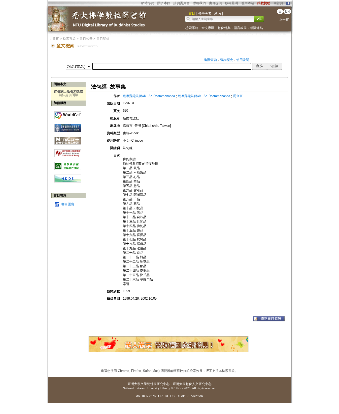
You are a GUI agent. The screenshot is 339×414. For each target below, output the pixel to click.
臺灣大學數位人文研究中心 (192, 384)
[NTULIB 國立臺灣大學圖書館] (67, 151)
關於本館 (163, 3)
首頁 (55, 39)
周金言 (238, 96)
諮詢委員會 (181, 3)
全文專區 (208, 28)
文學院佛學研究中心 (155, 384)
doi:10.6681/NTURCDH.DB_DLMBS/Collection (169, 396)
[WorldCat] (67, 114)
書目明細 (103, 39)
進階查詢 (210, 60)
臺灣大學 (134, 384)
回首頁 (278, 3)
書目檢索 (86, 39)
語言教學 (240, 28)
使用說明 (242, 60)
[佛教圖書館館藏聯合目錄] (67, 164)
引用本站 (247, 3)
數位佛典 (224, 28)
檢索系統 (191, 28)
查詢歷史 (226, 60)
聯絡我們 (199, 3)
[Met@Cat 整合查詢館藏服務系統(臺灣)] (67, 139)
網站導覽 (147, 3)
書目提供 (215, 3)
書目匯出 (67, 204)
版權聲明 (231, 3)
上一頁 (284, 20)
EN (287, 11)
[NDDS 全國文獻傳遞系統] (67, 181)
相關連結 (256, 28)
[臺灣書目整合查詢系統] (67, 126)
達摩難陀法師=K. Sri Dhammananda (149, 96)
